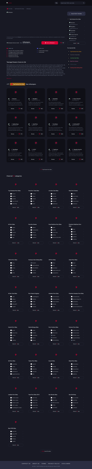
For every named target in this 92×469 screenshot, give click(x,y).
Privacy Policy (54, 463)
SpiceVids (73, 30)
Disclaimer (66, 463)
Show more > (9, 78)
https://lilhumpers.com (27, 43)
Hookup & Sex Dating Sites (76, 67)
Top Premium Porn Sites (75, 19)
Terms (43, 463)
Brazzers (73, 22)
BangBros (73, 26)
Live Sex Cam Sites (74, 58)
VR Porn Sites (73, 64)
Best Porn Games (74, 61)
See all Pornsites (46, 451)
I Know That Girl (74, 34)
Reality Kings (74, 38)
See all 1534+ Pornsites (76, 13)
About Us (36, 463)
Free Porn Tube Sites (75, 54)
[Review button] (84, 23)
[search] (83, 3)
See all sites (76, 43)
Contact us (26, 463)
